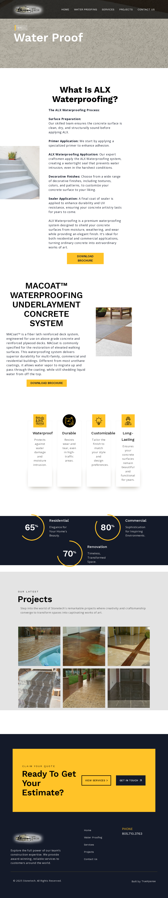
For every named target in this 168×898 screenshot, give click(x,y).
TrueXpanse (148, 881)
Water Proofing (93, 837)
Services (89, 844)
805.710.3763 (132, 834)
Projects (126, 9)
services (108, 9)
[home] (28, 9)
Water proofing (85, 9)
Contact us (146, 9)
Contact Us (90, 859)
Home (65, 9)
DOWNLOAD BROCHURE (85, 258)
